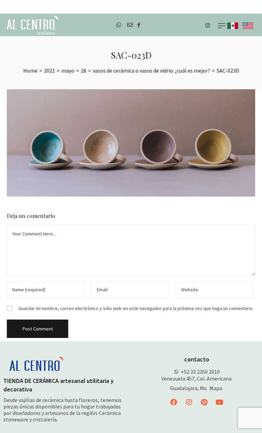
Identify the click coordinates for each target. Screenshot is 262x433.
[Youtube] (220, 402)
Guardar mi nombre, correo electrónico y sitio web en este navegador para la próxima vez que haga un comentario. (135, 308)
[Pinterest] (204, 402)
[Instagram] (189, 402)
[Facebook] (173, 402)
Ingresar (250, 7)
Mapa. (216, 388)
